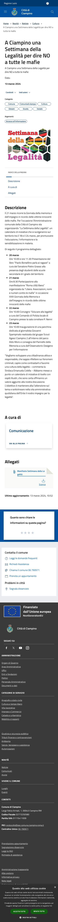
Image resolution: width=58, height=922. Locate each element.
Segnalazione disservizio (13, 847)
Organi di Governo (10, 663)
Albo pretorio (7, 873)
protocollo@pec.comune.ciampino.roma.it (25, 825)
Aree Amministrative (11, 666)
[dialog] (29, 903)
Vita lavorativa (8, 707)
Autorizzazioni (8, 748)
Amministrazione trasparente (15, 869)
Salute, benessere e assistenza (16, 745)
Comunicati (7, 771)
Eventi (5, 792)
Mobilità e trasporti (10, 719)
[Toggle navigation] (5, 11)
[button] (29, 917)
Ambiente (6, 741)
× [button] (55, 887)
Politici (5, 678)
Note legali (6, 880)
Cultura (35, 23)
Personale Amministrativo (13, 681)
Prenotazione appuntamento (15, 843)
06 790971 (23, 829)
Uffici (4, 670)
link (51, 905)
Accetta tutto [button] (19, 911)
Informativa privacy (10, 877)
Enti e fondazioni (9, 674)
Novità (16, 23)
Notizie (25, 23)
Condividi (10, 92)
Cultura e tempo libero (12, 704)
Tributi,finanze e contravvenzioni (17, 737)
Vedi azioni (23, 92)
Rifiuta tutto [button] (39, 911)
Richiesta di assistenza (12, 854)
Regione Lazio (10, 3)
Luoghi (5, 788)
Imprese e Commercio (11, 711)
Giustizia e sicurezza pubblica (15, 733)
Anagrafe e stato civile (12, 700)
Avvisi (4, 774)
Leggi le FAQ (7, 851)
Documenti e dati (9, 685)
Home (6, 23)
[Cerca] (52, 11)
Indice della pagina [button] (17, 172)
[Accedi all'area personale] (47, 3)
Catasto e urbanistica (11, 715)
